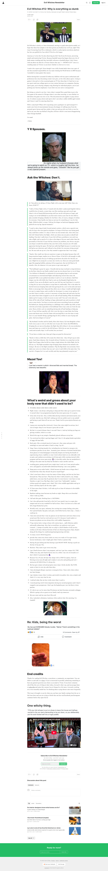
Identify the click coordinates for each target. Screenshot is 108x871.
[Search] (86, 2)
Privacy (53, 860)
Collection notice (64, 860)
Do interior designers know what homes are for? (43, 807)
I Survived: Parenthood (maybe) (38, 818)
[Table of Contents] (2, 435)
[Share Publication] (89, 2)
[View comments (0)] (33, 19)
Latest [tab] (32, 803)
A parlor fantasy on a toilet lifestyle (36, 809)
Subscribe (96, 2)
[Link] (25, 129)
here (43, 681)
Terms (57, 860)
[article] (54, 810)
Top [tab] (29, 803)
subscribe (32, 687)
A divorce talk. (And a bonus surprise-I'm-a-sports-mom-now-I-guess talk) (46, 830)
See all (30, 838)
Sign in (103, 2)
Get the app (61, 864)
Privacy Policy (65, 768)
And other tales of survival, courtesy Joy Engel (38, 819)
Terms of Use (61, 767)
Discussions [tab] (38, 803)
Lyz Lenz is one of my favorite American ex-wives (44, 828)
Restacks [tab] (37, 785)
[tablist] (33, 785)
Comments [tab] (30, 785)
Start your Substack (50, 864)
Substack (47, 868)
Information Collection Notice (53, 768)
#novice (71, 222)
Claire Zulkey (30, 14)
